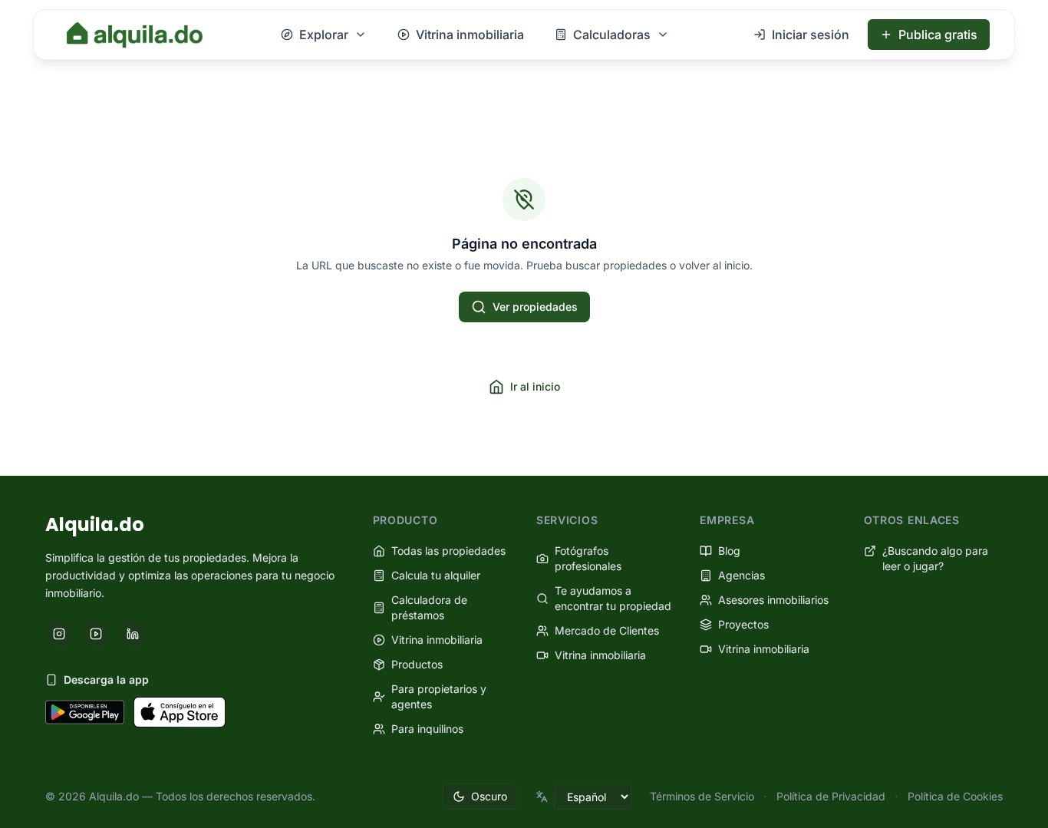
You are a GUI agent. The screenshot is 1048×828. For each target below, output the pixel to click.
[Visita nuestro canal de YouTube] (96, 634)
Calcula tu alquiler (435, 575)
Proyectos (743, 624)
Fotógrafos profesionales (588, 558)
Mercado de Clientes (607, 630)
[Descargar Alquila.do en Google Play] (84, 712)
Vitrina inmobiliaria (470, 34)
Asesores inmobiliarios (773, 599)
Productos (417, 664)
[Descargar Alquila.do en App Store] (179, 712)
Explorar (323, 34)
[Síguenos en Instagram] (59, 634)
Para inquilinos (427, 728)
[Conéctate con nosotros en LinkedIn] (133, 634)
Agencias (741, 575)
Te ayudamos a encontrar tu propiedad (613, 598)
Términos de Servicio (702, 796)
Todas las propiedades (448, 550)
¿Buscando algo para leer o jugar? (935, 558)
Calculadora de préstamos (429, 607)
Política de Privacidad (830, 796)
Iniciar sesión (810, 34)
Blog (729, 550)
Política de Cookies (955, 796)
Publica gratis (937, 34)
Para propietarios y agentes (438, 696)
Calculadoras (612, 34)
